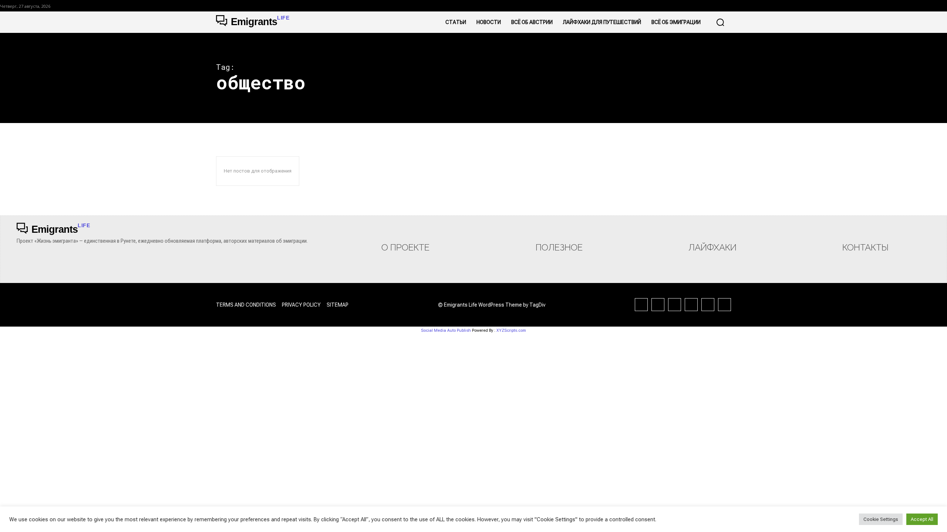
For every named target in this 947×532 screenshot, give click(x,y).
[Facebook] (641, 304)
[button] (720, 22)
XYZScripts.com (511, 330)
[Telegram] (691, 304)
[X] (707, 304)
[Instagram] (657, 304)
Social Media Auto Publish (446, 330)
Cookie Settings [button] (880, 519)
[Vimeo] (724, 304)
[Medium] (674, 304)
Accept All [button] (922, 519)
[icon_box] (405, 239)
